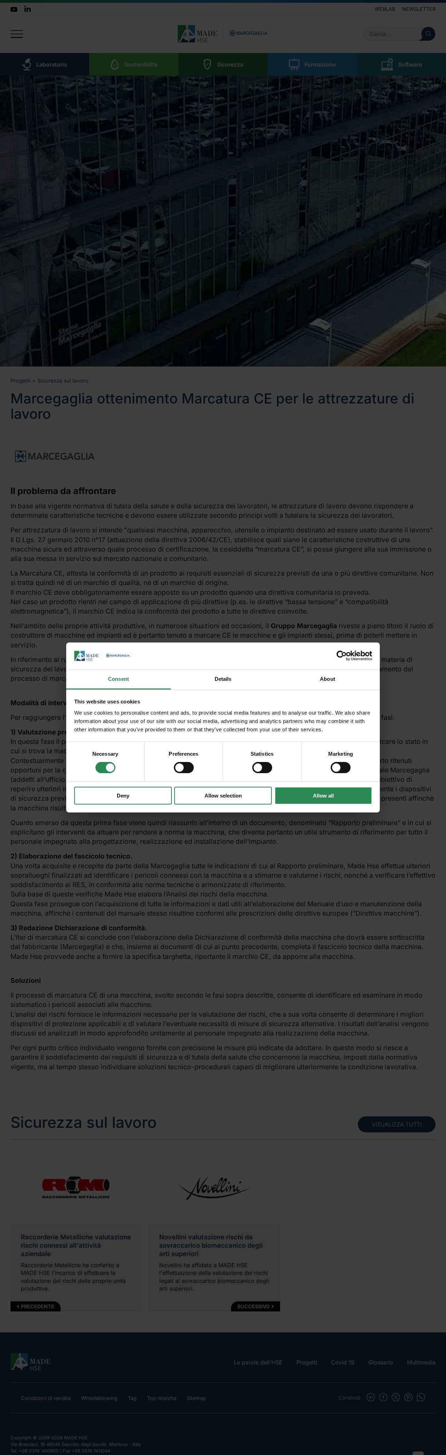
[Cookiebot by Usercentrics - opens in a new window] (341, 655)
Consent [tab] (118, 679)
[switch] (184, 767)
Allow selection (223, 796)
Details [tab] (223, 679)
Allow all (323, 796)
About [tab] (327, 679)
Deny (123, 796)
